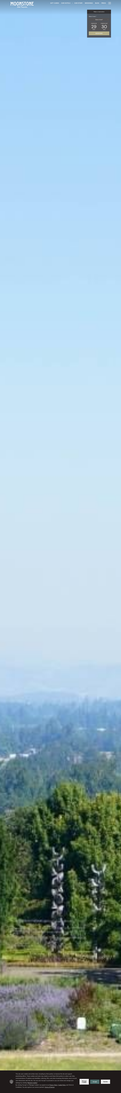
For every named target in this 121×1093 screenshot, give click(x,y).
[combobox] (99, 19)
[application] (60, 1081)
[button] (94, 26)
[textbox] (99, 19)
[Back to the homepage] (22, 4)
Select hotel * (92, 16)
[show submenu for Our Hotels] (72, 3)
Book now (99, 33)
